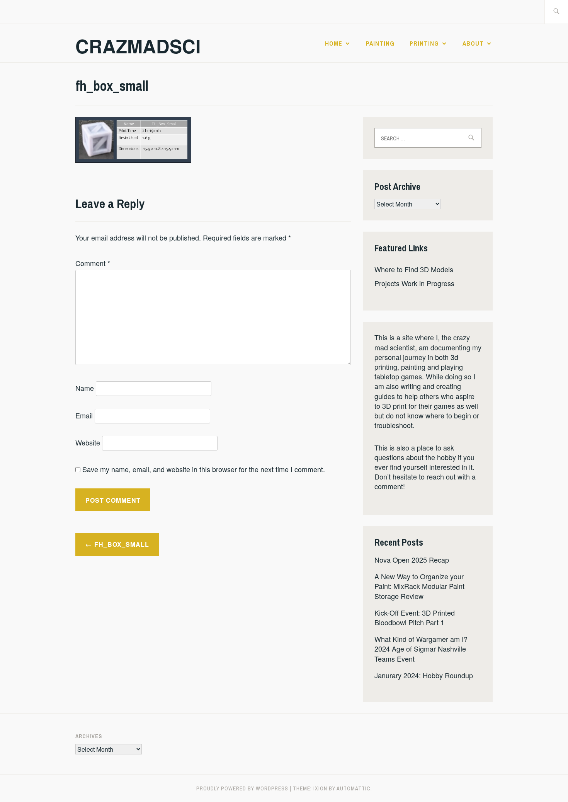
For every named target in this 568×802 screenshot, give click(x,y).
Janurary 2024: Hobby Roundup (423, 675)
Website (87, 442)
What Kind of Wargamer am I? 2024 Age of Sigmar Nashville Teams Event (421, 648)
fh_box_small (121, 544)
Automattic (354, 788)
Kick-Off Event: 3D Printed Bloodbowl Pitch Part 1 (414, 617)
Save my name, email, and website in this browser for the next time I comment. (203, 469)
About (473, 43)
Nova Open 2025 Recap (411, 560)
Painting (380, 43)
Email (84, 415)
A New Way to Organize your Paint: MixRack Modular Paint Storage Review (419, 586)
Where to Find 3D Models (413, 269)
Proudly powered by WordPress (242, 788)
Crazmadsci (138, 45)
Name (84, 388)
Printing (424, 43)
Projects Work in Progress (414, 283)
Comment (92, 263)
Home (333, 43)
